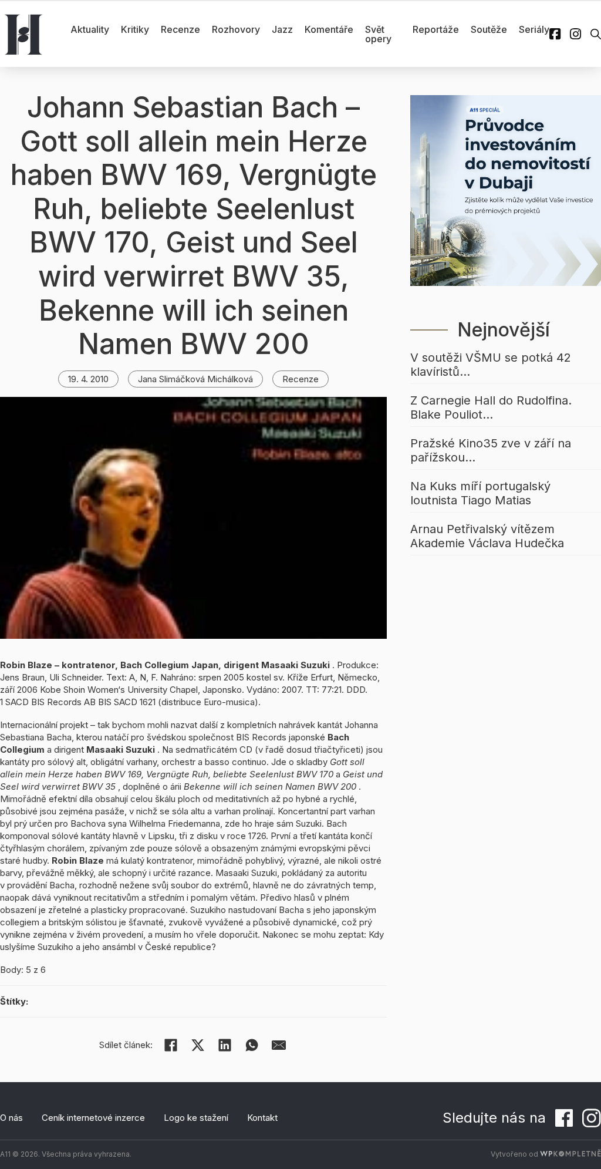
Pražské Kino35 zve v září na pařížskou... (490, 450)
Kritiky (135, 29)
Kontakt (262, 1117)
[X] (198, 1045)
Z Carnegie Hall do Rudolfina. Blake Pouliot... (491, 407)
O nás (11, 1117)
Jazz (282, 29)
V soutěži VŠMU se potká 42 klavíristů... (490, 365)
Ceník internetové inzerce (93, 1117)
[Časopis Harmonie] (23, 34)
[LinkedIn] (225, 1045)
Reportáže (436, 29)
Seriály (534, 29)
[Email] (279, 1045)
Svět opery (378, 34)
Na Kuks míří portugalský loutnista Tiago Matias (480, 493)
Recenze (180, 29)
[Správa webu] (570, 1154)
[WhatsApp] (252, 1045)
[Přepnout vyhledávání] (595, 34)
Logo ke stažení (196, 1117)
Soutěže (489, 29)
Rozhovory (236, 29)
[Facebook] (171, 1045)
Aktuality (89, 29)
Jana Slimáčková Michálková (195, 379)
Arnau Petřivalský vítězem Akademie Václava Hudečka (487, 536)
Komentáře (329, 29)
